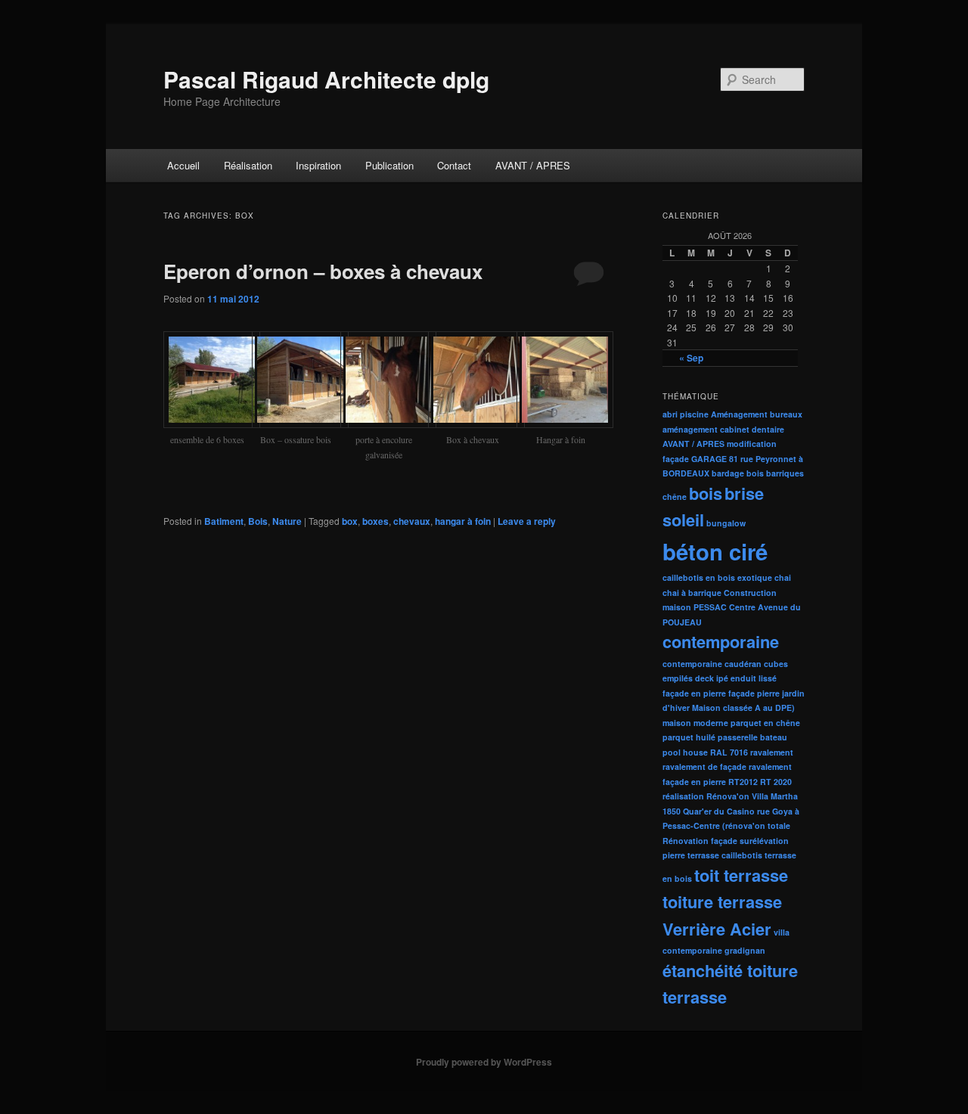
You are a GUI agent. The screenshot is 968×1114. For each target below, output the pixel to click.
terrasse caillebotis (724, 855)
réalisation (683, 796)
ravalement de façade (704, 766)
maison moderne (695, 722)
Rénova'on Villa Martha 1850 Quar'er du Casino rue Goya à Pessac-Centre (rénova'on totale (730, 810)
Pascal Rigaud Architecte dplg (326, 79)
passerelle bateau (752, 737)
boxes (375, 521)
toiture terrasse (722, 901)
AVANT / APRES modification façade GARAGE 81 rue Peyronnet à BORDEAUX (732, 458)
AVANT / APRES (532, 165)
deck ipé (711, 678)
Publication (389, 165)
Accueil (183, 165)
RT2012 (743, 781)
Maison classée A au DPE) (743, 707)
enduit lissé (754, 678)
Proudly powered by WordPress (484, 1062)
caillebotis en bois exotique (717, 577)
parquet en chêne (765, 722)
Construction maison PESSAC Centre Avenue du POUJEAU (731, 607)
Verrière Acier (716, 929)
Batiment (224, 521)
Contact (454, 165)
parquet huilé (688, 737)
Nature (287, 521)
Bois (258, 521)
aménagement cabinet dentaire (723, 429)
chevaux (411, 521)
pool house (685, 752)
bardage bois (738, 473)
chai (782, 577)
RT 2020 (776, 781)
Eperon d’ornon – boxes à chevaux (322, 271)
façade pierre (754, 693)
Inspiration (318, 165)
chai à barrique (691, 592)
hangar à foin (463, 521)
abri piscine (685, 414)
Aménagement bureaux (756, 414)
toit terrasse (741, 875)
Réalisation (248, 165)
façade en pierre (694, 693)
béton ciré (715, 551)
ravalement (771, 752)
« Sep (691, 358)
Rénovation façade (699, 840)
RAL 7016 (729, 752)
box (350, 521)
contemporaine (720, 641)
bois (705, 493)
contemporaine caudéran (712, 663)
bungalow (726, 523)
